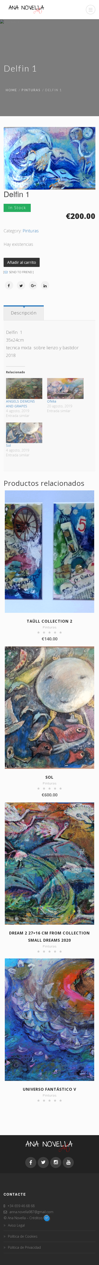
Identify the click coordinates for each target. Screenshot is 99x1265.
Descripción (24, 313)
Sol (8, 445)
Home (11, 90)
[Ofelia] (65, 388)
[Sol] (24, 432)
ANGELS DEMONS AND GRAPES (20, 403)
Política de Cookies (22, 1236)
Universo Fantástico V (49, 1089)
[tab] (24, 312)
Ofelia (51, 401)
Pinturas (31, 90)
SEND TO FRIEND (20, 272)
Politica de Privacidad (24, 1247)
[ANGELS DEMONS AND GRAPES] (24, 388)
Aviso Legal (16, 1225)
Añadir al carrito (21, 262)
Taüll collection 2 (49, 621)
